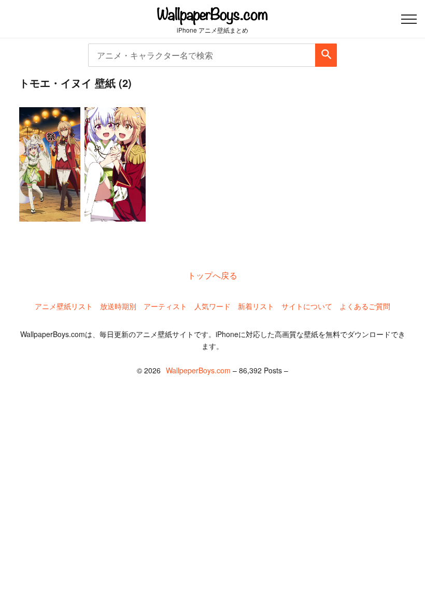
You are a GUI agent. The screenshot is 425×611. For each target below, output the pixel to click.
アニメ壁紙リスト (64, 306)
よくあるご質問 (364, 306)
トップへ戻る (212, 275)
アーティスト (165, 306)
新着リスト (256, 306)
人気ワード (212, 306)
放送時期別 (118, 306)
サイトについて (306, 306)
